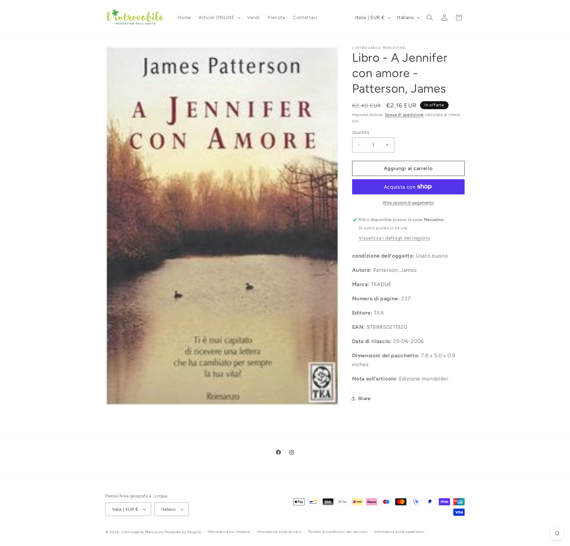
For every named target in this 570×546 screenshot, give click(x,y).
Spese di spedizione (404, 114)
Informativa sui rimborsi (229, 532)
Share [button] (364, 398)
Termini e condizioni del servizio (337, 532)
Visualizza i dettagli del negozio (394, 237)
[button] (219, 17)
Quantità (360, 132)
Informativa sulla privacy (279, 532)
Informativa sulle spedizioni (399, 532)
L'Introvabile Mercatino (142, 532)
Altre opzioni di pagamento (408, 202)
